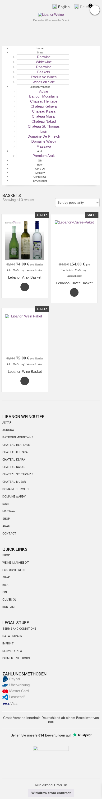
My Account (40, 180)
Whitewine (44, 62)
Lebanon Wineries (40, 86)
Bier (5, 584)
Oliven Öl (9, 599)
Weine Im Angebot (15, 562)
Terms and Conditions (19, 628)
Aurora (8, 430)
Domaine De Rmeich (44, 136)
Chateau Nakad (44, 121)
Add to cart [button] (24, 287)
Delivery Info (12, 651)
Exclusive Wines (44, 77)
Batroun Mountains (43, 96)
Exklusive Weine (14, 570)
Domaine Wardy (43, 141)
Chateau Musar (44, 116)
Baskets (43, 72)
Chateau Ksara (43, 111)
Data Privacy (12, 636)
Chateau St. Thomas (44, 126)
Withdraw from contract (51, 793)
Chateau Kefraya (44, 106)
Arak (40, 151)
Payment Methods (16, 658)
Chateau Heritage (43, 101)
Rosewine (43, 67)
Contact (9, 533)
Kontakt (9, 607)
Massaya (8, 511)
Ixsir (43, 131)
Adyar (6, 422)
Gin (4, 592)
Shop (40, 52)
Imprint (8, 643)
